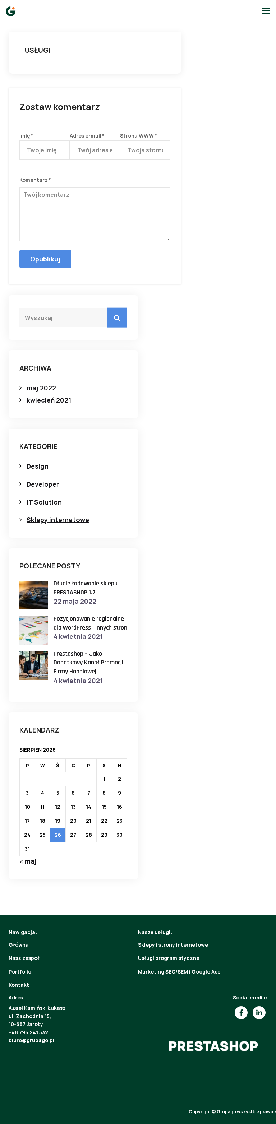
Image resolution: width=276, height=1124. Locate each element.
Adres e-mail (87, 135)
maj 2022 (41, 388)
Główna (19, 944)
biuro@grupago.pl (31, 1040)
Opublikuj (45, 259)
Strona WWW (138, 135)
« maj (28, 861)
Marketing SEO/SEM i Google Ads (179, 971)
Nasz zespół (24, 958)
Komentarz (34, 179)
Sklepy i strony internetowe (173, 944)
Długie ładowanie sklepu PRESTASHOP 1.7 (86, 587)
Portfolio (20, 971)
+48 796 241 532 (28, 1032)
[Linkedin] (259, 1012)
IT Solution (44, 502)
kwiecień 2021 (49, 400)
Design (38, 466)
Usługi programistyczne (168, 958)
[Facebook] (241, 1012)
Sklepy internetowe (58, 519)
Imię (25, 135)
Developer (43, 484)
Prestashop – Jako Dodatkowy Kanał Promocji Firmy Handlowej (88, 662)
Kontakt (19, 984)
